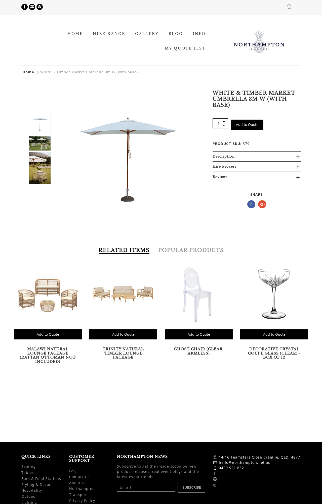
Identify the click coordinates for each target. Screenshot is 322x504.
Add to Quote (247, 124)
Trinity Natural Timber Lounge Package (123, 353)
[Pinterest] (39, 7)
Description (224, 156)
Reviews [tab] (220, 177)
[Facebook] (24, 7)
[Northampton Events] (259, 40)
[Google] (262, 204)
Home (28, 72)
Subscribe (191, 487)
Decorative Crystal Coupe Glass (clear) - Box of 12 (274, 353)
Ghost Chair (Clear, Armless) (199, 351)
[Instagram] (32, 7)
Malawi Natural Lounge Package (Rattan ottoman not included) (48, 355)
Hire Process (224, 166)
